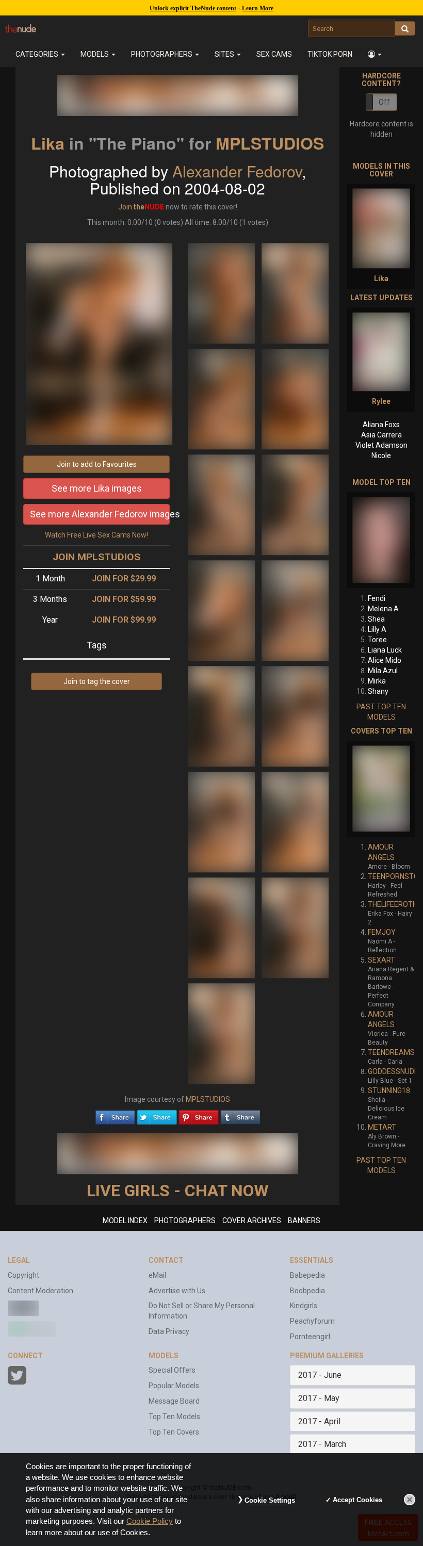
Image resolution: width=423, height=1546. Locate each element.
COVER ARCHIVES (251, 1220)
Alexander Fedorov (237, 171)
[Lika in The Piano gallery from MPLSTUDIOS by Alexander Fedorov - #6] (295, 504)
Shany (378, 691)
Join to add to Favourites (97, 464)
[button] (374, 54)
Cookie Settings (270, 1500)
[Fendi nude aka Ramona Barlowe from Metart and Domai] (381, 540)
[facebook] (115, 1115)
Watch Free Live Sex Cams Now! (96, 535)
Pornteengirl (310, 1336)
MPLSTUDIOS (270, 143)
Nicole (381, 455)
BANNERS (304, 1220)
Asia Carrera (381, 435)
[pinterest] (198, 1115)
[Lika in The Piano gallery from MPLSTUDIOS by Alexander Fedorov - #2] (295, 292)
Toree (377, 640)
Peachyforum (312, 1321)
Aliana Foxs (381, 424)
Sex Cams (274, 54)
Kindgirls (303, 1305)
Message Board (174, 1401)
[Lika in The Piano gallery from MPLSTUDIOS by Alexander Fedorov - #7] (222, 610)
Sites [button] (225, 54)
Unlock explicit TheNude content (193, 8)
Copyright (23, 1275)
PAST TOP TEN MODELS (381, 712)
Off (384, 102)
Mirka (377, 681)
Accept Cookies (357, 1500)
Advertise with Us (177, 1291)
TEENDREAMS (391, 1052)
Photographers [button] (162, 54)
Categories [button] (37, 54)
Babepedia (307, 1275)
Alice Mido (384, 660)
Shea (376, 619)
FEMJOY (382, 932)
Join (125, 207)
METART (382, 1127)
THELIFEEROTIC (393, 904)
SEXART (381, 960)
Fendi (376, 598)
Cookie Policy (149, 1521)
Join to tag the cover (96, 681)
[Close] (409, 1499)
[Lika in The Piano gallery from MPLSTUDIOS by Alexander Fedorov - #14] (295, 927)
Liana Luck (385, 650)
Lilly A (377, 629)
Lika (47, 143)
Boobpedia (307, 1291)
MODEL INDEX (125, 1220)
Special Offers (172, 1370)
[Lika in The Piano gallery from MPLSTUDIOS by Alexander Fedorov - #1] (222, 292)
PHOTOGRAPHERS (185, 1220)
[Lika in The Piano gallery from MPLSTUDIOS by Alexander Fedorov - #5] (222, 504)
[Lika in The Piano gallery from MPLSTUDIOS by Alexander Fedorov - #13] (222, 927)
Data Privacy (169, 1331)
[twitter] (157, 1115)
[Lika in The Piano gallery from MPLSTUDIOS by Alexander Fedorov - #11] (222, 821)
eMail (157, 1275)
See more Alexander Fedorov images (100, 514)
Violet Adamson (381, 445)
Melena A (383, 609)
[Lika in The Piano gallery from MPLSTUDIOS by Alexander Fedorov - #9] (222, 715)
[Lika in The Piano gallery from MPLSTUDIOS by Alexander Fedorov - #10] (295, 715)
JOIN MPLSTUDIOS (96, 557)
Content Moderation (40, 1291)
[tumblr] (240, 1115)
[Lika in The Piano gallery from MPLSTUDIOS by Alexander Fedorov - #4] (295, 398)
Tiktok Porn (329, 54)
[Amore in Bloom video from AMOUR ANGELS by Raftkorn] (381, 789)
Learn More (257, 8)
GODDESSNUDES (395, 1071)
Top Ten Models (174, 1416)
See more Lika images (97, 488)
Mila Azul (383, 670)
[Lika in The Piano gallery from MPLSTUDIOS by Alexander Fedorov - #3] (222, 398)
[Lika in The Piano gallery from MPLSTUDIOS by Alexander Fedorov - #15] (221, 1033)
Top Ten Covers (174, 1432)
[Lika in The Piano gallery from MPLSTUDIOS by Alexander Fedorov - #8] (295, 610)
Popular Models (174, 1385)
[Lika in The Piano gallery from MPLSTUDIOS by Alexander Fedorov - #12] (295, 821)
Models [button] (95, 54)
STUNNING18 (389, 1090)
